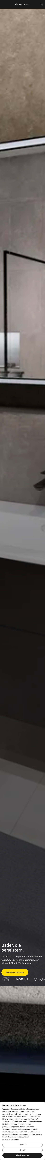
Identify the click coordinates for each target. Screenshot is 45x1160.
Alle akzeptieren (22, 1155)
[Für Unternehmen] (42, 4)
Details (22, 1150)
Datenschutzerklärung (10, 1139)
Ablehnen (22, 1145)
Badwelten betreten (15, 972)
